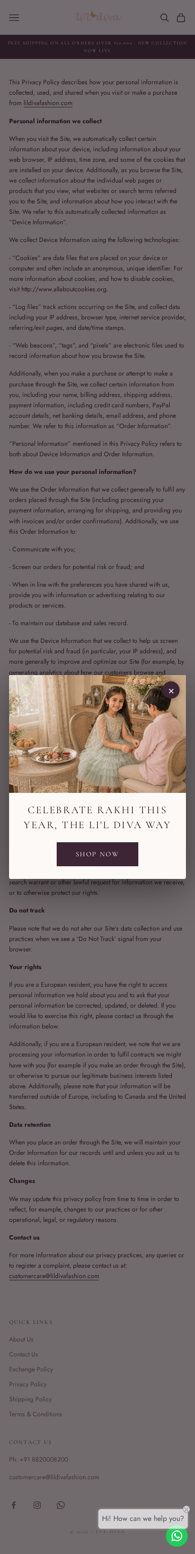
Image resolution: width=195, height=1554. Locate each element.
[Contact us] (177, 1536)
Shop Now (97, 854)
